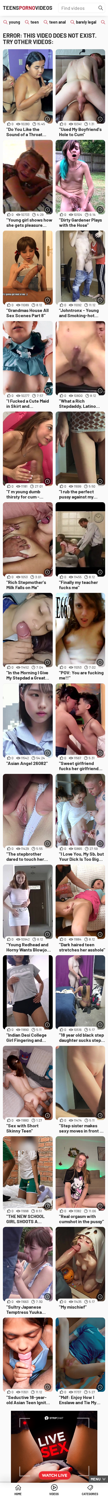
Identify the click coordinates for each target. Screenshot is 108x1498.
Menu (96, 1479)
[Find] (101, 8)
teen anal (57, 22)
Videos (54, 1494)
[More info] (47, 119)
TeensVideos (27, 8)
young (14, 22)
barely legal (86, 22)
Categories (90, 1494)
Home (18, 1494)
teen (35, 22)
